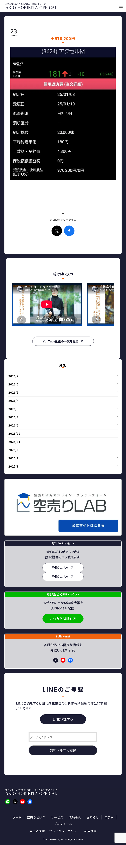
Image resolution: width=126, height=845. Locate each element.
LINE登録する (63, 719)
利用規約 (90, 831)
